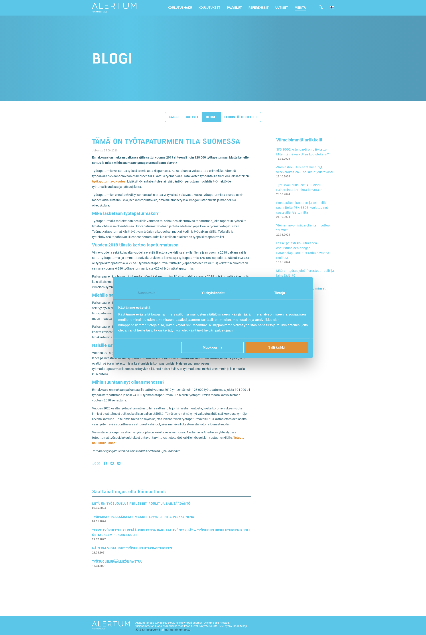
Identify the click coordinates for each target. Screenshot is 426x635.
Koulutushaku (180, 7)
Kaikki (174, 117)
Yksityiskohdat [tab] (213, 293)
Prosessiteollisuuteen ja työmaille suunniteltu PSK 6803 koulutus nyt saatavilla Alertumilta (302, 207)
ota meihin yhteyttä (177, 629)
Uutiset (281, 7)
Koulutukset (209, 7)
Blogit (211, 117)
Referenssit (258, 7)
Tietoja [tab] (279, 293)
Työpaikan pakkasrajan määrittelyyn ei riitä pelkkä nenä (143, 517)
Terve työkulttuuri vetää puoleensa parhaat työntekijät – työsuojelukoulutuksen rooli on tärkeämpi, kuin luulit (171, 532)
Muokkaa (210, 347)
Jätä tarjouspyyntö (147, 629)
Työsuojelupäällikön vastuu (117, 561)
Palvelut (234, 7)
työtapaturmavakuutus (109, 181)
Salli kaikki (276, 347)
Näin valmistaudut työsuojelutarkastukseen (132, 548)
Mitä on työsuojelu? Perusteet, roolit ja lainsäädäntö (141, 503)
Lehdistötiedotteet (240, 117)
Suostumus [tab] (147, 293)
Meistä (300, 7)
